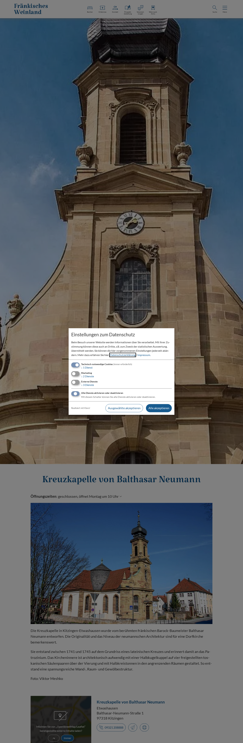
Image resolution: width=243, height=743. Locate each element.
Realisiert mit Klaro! (80, 408)
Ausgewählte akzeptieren (124, 408)
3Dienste (87, 384)
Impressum (143, 354)
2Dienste (87, 376)
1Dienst (87, 367)
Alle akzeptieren (158, 408)
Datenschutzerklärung (122, 354)
